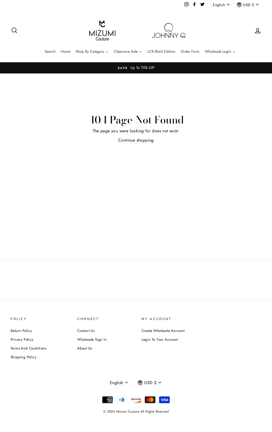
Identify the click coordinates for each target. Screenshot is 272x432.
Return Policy (21, 330)
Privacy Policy (22, 339)
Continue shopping (136, 140)
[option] (136, 68)
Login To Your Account (160, 339)
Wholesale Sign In (92, 339)
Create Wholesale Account (163, 330)
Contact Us (86, 330)
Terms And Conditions (28, 348)
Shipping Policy (23, 357)
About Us (84, 348)
